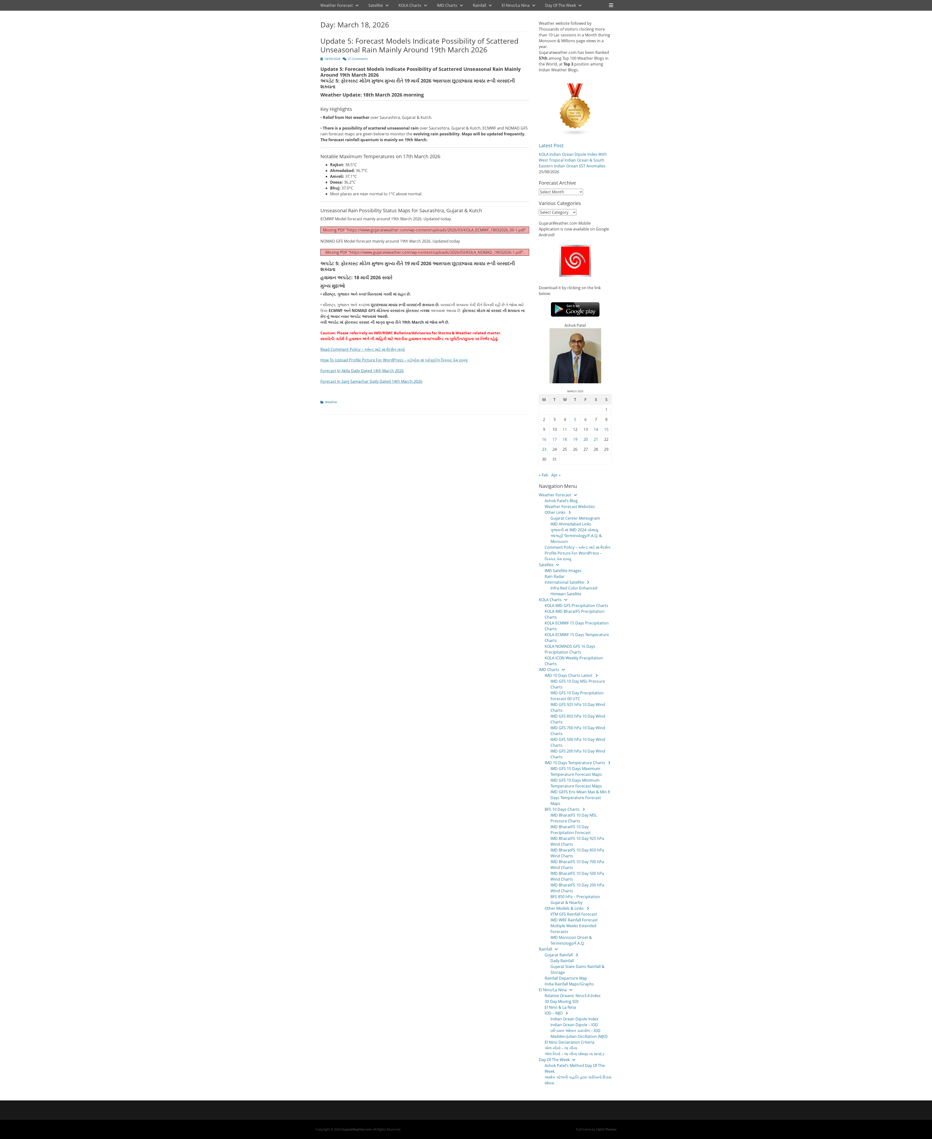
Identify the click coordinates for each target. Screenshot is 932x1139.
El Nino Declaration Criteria (569, 1042)
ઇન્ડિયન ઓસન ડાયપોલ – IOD (575, 1030)
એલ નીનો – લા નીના (561, 1048)
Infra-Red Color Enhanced (573, 588)
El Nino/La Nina (516, 5)
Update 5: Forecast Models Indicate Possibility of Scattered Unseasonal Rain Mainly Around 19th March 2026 (419, 45)
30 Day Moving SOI (561, 1001)
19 (575, 439)
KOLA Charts (410, 5)
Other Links (555, 512)
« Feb (543, 475)
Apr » (556, 475)
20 (585, 439)
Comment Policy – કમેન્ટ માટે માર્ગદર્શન (577, 547)
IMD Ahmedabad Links (570, 524)
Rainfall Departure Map (566, 978)
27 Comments (358, 59)
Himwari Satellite (565, 594)
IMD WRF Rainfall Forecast (574, 920)
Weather (331, 402)
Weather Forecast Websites (570, 506)
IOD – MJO (554, 1013)
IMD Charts (447, 5)
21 (596, 439)
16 (544, 439)
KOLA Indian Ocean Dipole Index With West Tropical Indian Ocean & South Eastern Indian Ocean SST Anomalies (573, 160)
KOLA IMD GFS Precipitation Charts (576, 605)
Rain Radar (555, 576)
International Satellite (564, 582)
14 (596, 429)
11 (565, 429)
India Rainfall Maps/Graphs (569, 984)
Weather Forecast (336, 5)
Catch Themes (606, 1129)
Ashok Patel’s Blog (561, 500)
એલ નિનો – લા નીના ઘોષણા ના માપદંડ (574, 1054)
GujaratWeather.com (356, 1129)
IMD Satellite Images (563, 570)
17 (554, 439)
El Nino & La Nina (560, 1007)
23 (544, 449)
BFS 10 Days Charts (562, 809)
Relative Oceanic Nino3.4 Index (572, 995)
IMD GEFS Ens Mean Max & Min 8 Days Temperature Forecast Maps (580, 797)
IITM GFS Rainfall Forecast (573, 914)
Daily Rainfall (562, 960)
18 (565, 439)
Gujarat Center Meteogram (575, 518)
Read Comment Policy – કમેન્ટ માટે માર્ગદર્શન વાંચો (362, 349)
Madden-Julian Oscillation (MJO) (578, 1036)
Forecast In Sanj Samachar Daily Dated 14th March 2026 (371, 381)
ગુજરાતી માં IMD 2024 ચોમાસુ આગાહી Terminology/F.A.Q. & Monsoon (576, 535)
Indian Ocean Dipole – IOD (574, 1024)
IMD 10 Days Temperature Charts (575, 762)
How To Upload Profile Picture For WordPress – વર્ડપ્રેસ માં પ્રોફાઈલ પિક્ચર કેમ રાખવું (393, 360)
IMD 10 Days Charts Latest (568, 675)
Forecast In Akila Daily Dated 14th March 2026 (362, 370)
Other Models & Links (564, 908)
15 (606, 429)
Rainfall (479, 5)
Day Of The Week (560, 5)
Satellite (375, 5)
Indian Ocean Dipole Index (574, 1019)
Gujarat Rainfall (559, 955)
